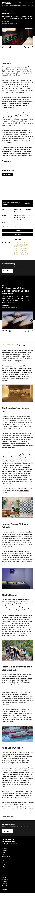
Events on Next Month (21, 254)
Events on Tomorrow (20, 248)
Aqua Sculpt (6, 754)
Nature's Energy (8, 536)
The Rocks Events (20, 243)
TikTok (3, 871)
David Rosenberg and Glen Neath (17, 130)
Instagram (4, 867)
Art (15, 226)
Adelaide (4, 889)
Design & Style (26, 5)
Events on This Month (21, 252)
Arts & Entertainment (15, 5)
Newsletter (5, 863)
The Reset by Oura (11, 420)
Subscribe (21, 2)
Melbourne (5, 879)
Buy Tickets (18, 239)
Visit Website (17, 234)
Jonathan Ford (5, 21)
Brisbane (4, 881)
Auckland (4, 883)
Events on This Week (20, 250)
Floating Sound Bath (14, 757)
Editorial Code (6, 856)
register (13, 481)
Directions (18, 230)
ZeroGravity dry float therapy (16, 602)
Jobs (3, 854)
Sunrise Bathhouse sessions (22, 534)
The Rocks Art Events (21, 244)
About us (4, 850)
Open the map (6, 174)
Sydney (4, 877)
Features (6, 161)
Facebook (4, 865)
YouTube (4, 869)
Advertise (4, 852)
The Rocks (17, 219)
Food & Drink (5, 5)
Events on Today (19, 246)
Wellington (5, 885)
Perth (3, 887)
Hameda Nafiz (5, 305)
